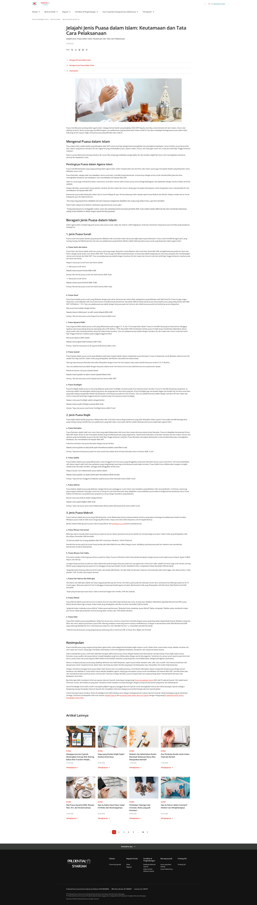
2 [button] (118, 832)
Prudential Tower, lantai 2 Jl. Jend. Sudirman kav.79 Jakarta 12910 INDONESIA (87, 889)
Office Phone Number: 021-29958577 (121, 889)
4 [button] (128, 832)
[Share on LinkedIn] (76, 50)
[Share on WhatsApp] (83, 50)
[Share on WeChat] (72, 50)
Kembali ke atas (127, 846)
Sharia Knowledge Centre (144, 680)
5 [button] (133, 832)
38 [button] (143, 832)
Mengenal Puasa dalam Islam (80, 60)
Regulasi (129, 867)
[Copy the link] (87, 50)
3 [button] (123, 832)
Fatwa (128, 864)
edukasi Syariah (110, 695)
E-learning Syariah (115, 864)
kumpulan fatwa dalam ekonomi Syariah (134, 695)
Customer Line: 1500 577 (141, 889)
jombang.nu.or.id (118, 524)
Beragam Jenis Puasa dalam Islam (81, 65)
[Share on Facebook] (79, 50)
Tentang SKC (182, 864)
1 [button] (114, 832)
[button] (36, 12)
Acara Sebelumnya (167, 869)
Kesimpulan (73, 71)
